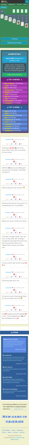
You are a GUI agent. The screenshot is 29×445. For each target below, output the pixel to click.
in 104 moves (10, 88)
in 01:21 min (10, 111)
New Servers (8, 367)
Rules (13, 430)
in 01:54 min (12, 124)
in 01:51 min (10, 122)
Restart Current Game (15, 43)
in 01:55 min (11, 126)
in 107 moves (11, 96)
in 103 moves (13, 83)
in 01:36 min (10, 113)
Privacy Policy (14, 439)
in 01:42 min (10, 117)
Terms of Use (20, 437)
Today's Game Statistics (14, 74)
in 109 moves (10, 98)
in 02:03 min (13, 130)
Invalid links (8, 355)
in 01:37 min (13, 115)
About (10, 432)
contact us (18, 409)
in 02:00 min (11, 128)
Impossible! (3, 7)
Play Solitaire (6, 430)
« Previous (14, 39)
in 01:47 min (12, 119)
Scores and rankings (10, 389)
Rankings (20, 430)
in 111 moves (13, 103)
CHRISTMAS (8, 377)
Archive (22, 432)
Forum (4, 432)
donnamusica (8, 159)
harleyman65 (9, 139)
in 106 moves (11, 92)
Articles (15, 432)
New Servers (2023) (11, 339)
